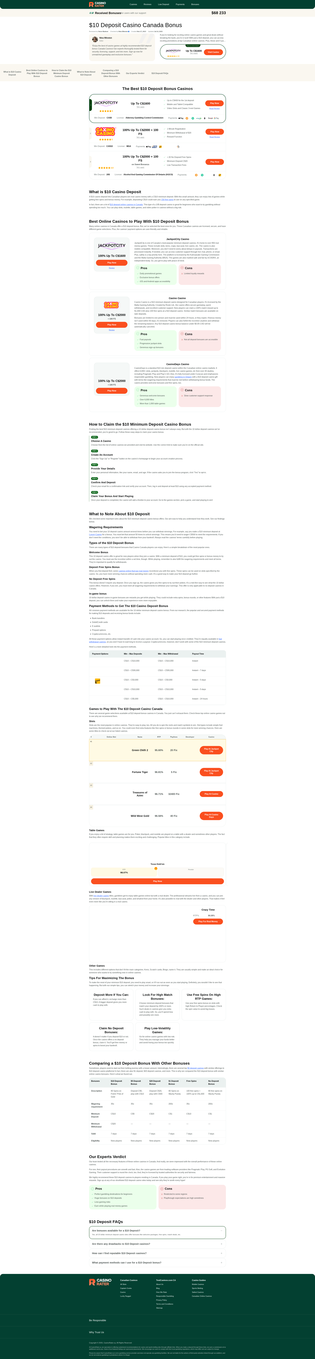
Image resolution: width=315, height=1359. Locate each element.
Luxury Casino (95, 534)
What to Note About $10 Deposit (86, 73)
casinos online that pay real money (133, 571)
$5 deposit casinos (195, 1068)
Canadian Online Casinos (202, 1296)
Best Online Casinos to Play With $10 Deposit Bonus (37, 73)
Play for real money (208, 921)
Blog (158, 1288)
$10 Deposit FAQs (160, 73)
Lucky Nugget (125, 1296)
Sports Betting (197, 1288)
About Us (159, 1284)
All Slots (123, 1284)
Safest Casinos (198, 1292)
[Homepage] (99, 4)
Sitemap (159, 1308)
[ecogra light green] (139, 1320)
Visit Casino (213, 52)
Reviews (147, 4)
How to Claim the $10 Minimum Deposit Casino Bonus (61, 73)
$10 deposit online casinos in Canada (126, 205)
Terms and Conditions (164, 1304)
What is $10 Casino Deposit (12, 73)
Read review (214, 108)
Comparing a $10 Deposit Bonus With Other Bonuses (110, 73)
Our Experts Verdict (135, 73)
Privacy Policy (161, 1300)
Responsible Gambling (165, 1296)
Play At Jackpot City (211, 750)
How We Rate (161, 1292)
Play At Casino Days (211, 816)
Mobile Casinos (198, 1284)
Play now (214, 103)
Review (112, 268)
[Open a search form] (223, 4)
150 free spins (167, 200)
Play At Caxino (211, 794)
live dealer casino (101, 896)
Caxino (123, 1292)
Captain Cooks (126, 1288)
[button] (157, 1230)
